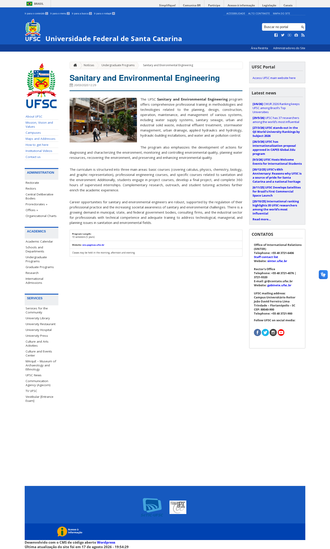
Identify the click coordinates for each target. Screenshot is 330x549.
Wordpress (106, 542)
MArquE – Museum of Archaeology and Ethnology (41, 365)
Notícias (89, 65)
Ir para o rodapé (104, 13)
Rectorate (32, 183)
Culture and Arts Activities (37, 343)
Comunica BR (192, 5)
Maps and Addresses (40, 139)
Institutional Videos (39, 151)
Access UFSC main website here (274, 78)
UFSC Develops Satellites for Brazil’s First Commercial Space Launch (277, 191)
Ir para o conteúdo (36, 13)
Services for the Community (37, 310)
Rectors (31, 188)
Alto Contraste (259, 13)
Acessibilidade (236, 13)
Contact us (33, 157)
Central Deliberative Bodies (39, 196)
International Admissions (34, 281)
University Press (37, 336)
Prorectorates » (36, 204)
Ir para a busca (81, 13)
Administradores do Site (289, 48)
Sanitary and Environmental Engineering (168, 65)
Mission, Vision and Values (39, 124)
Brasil (39, 4)
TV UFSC (31, 391)
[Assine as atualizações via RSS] (303, 35)
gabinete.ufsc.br (279, 285)
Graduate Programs (40, 267)
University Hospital (39, 330)
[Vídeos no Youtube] (289, 35)
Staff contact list (266, 257)
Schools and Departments (35, 249)
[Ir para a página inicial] (74, 65)
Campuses (33, 133)
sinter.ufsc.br (277, 261)
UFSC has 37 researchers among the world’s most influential (276, 120)
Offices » (32, 210)
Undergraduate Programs (36, 259)
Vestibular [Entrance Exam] (39, 399)
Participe (214, 5)
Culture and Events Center (39, 353)
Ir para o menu (59, 13)
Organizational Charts (41, 216)
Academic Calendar (39, 241)
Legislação (269, 5)
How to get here (37, 145)
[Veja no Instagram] (296, 35)
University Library (38, 318)
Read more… (262, 219)
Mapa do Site (281, 13)
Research (32, 273)
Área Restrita (260, 48)
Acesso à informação (241, 5)
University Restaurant (40, 324)
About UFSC (34, 116)
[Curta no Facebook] (276, 35)
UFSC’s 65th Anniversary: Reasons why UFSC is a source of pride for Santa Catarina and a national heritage (277, 175)
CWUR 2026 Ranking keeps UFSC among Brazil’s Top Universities (276, 108)
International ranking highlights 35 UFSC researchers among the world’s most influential (276, 207)
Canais (288, 5)
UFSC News (34, 375)
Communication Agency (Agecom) (38, 383)
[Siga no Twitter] (283, 35)
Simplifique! (167, 5)
